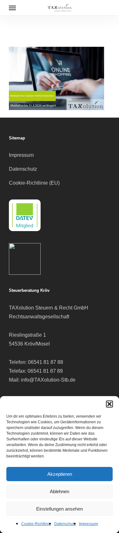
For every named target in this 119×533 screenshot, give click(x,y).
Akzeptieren (59, 474)
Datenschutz (65, 524)
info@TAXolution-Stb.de (48, 380)
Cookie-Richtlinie (36, 524)
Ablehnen (59, 491)
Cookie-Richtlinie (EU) (34, 183)
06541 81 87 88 (45, 362)
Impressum (88, 524)
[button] (109, 404)
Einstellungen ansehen (59, 509)
